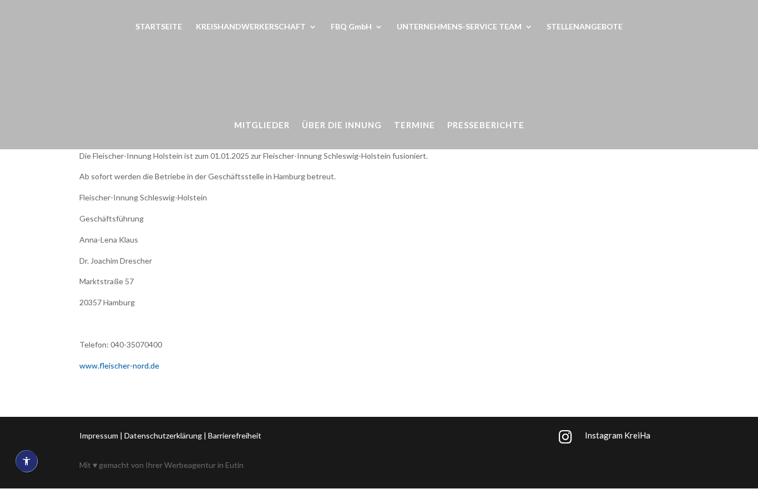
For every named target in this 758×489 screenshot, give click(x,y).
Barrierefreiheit (234, 435)
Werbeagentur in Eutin (204, 465)
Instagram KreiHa (617, 435)
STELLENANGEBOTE (585, 27)
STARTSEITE (158, 27)
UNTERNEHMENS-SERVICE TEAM (459, 27)
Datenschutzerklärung (163, 435)
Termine (414, 125)
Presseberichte (485, 125)
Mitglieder (262, 125)
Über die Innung (342, 125)
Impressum (98, 435)
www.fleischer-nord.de (119, 365)
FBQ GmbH (351, 27)
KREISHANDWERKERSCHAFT (251, 27)
